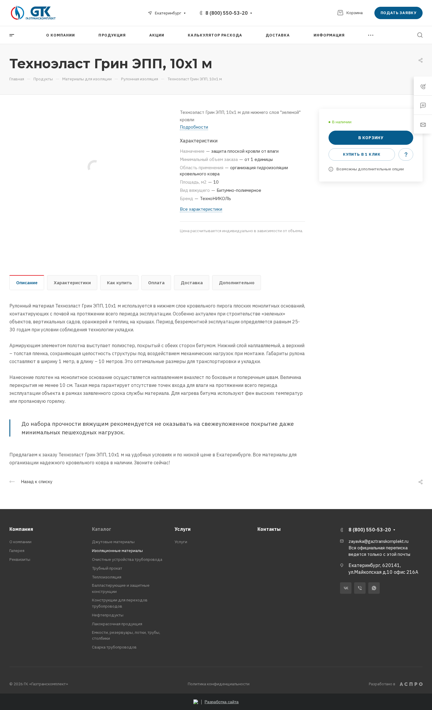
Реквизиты (19, 559)
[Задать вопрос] (405, 154)
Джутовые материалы (113, 541)
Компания (21, 529)
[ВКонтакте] (345, 588)
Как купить (119, 282)
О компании (20, 541)
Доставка (192, 282)
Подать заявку (398, 12)
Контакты (269, 529)
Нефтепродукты (107, 615)
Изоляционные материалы (117, 550)
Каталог (101, 529)
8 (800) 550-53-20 (226, 13)
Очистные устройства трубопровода (127, 559)
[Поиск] (420, 35)
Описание (27, 282)
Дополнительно (236, 282)
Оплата (156, 282)
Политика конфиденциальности (219, 683)
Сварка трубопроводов (114, 647)
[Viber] (360, 588)
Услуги (183, 529)
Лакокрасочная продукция (117, 623)
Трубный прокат (107, 568)
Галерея (16, 550)
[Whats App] (374, 588)
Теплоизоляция (106, 577)
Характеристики (72, 282)
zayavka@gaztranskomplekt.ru (378, 541)
